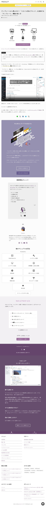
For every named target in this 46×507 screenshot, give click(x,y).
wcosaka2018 (27, 470)
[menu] (43, 2)
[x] (20, 116)
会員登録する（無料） (22, 339)
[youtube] (24, 243)
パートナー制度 (27, 442)
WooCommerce (40, 470)
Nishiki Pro (25, 23)
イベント (3, 487)
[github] (26, 243)
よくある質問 (4, 450)
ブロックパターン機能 (30, 54)
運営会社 (3, 460)
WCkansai (38, 468)
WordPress (27, 472)
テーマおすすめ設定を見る (22, 44)
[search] (41, 2)
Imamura (23, 233)
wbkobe (32, 468)
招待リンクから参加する (22, 425)
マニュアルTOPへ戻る (23, 293)
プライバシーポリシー (5, 458)
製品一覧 (3, 442)
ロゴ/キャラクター (28, 498)
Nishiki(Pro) (5, 17)
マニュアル (3, 444)
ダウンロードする (22, 173)
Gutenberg (27, 468)
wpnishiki (33, 472)
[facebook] (23, 116)
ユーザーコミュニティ (32, 110)
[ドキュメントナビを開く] (43, 504)
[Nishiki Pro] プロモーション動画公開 (23, 5)
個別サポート (26, 444)
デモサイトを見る (22, 168)
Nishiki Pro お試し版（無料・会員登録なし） (33, 491)
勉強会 (40, 110)
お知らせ (3, 490)
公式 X (32, 185)
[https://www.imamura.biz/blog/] (19, 243)
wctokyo (33, 470)
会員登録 (3, 439)
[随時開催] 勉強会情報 (28, 439)
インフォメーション (5, 447)
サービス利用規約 (5, 455)
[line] (17, 116)
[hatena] (26, 116)
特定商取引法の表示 (5, 452)
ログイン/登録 (37, 1)
